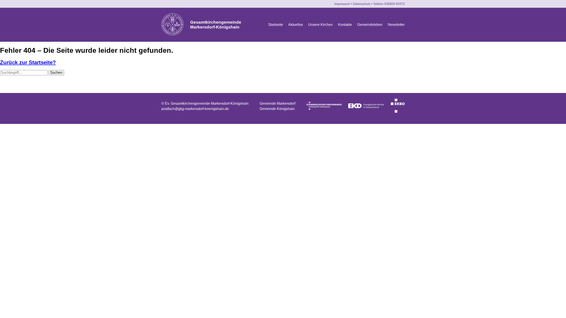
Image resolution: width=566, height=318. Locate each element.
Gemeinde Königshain (277, 109)
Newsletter (396, 24)
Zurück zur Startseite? (28, 62)
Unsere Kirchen (320, 24)
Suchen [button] (56, 72)
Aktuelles (295, 24)
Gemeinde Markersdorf (277, 103)
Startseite (275, 24)
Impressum (342, 4)
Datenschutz (361, 4)
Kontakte (345, 24)
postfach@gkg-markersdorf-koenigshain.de (195, 109)
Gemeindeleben (369, 24)
